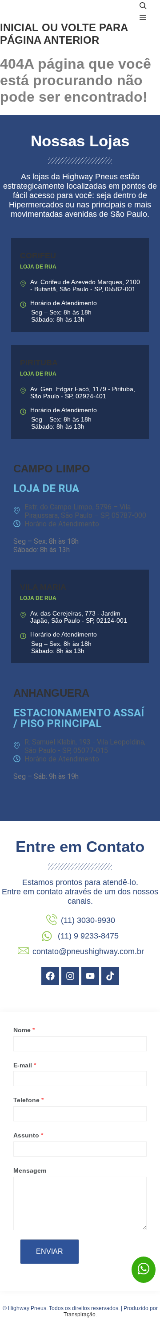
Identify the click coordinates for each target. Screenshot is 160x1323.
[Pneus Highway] (53, 11)
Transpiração (80, 1314)
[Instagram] (70, 976)
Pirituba (39, 362)
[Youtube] (90, 976)
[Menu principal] (143, 17)
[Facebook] (50, 976)
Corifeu (38, 255)
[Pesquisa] (143, 6)
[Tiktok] (110, 976)
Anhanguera (51, 693)
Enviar (49, 1251)
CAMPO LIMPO (51, 469)
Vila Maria (43, 587)
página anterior (49, 40)
